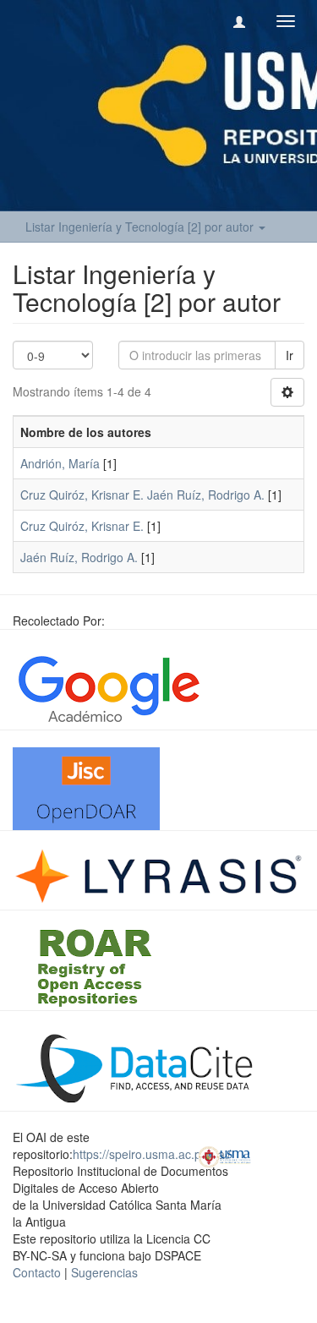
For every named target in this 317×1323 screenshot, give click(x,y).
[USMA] (224, 1154)
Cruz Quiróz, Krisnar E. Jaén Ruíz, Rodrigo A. (142, 494)
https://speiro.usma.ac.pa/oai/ (152, 1153)
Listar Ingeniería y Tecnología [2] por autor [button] (141, 226)
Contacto (37, 1272)
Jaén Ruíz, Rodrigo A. (79, 557)
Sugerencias (104, 1272)
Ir (289, 355)
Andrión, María (60, 463)
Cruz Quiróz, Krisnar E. (82, 525)
